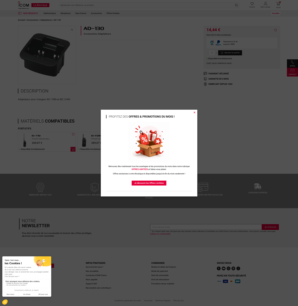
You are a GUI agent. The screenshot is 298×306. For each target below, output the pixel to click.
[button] (194, 112)
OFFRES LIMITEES (140, 169)
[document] (149, 153)
